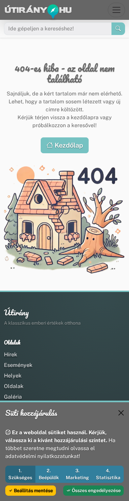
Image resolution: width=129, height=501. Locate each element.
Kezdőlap (68, 145)
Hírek (10, 354)
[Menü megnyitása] (116, 10)
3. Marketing (77, 474)
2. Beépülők (49, 474)
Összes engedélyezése (96, 490)
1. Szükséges (20, 474)
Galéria (13, 397)
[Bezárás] (121, 413)
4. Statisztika (108, 474)
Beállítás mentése (33, 490)
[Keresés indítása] (118, 28)
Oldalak (13, 386)
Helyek (13, 376)
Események (18, 365)
